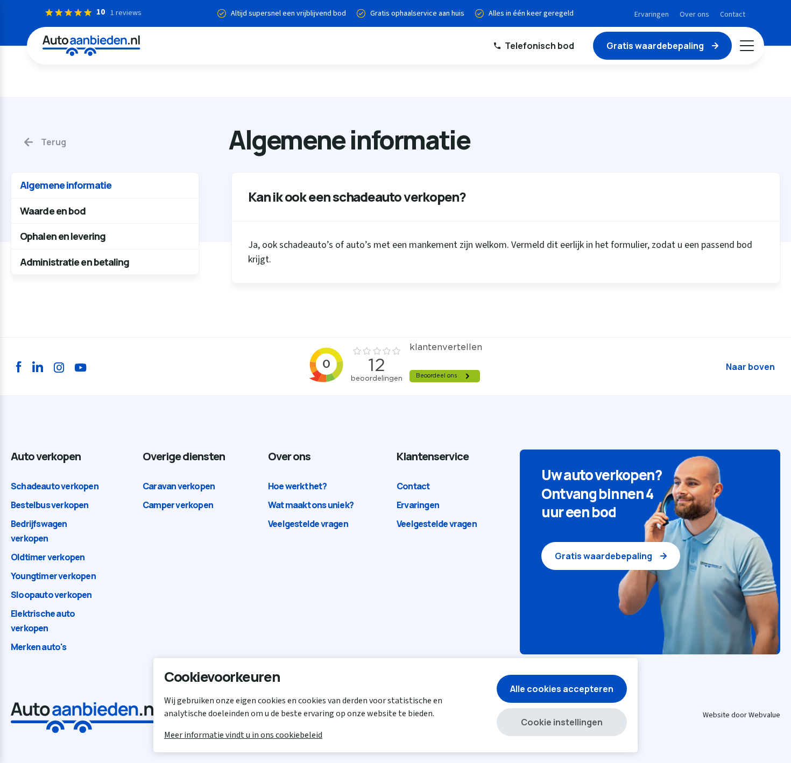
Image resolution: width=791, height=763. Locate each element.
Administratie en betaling (75, 261)
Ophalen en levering (62, 236)
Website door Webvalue (741, 715)
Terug (53, 142)
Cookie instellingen (562, 722)
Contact (732, 14)
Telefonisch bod (539, 46)
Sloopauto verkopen (51, 595)
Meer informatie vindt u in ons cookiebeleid (243, 735)
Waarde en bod (53, 210)
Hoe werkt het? (297, 486)
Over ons (694, 14)
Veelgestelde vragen (308, 524)
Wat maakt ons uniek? (311, 505)
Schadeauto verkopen (54, 486)
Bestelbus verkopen (50, 505)
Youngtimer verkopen (53, 576)
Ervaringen (651, 14)
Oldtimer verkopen (47, 557)
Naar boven (750, 367)
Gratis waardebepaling (655, 46)
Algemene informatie (65, 185)
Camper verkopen (178, 505)
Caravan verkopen (179, 486)
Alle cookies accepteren (561, 689)
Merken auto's (39, 647)
